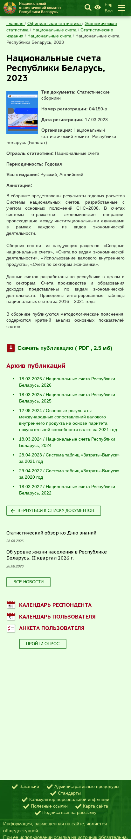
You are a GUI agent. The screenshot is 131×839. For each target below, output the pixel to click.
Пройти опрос (42, 643)
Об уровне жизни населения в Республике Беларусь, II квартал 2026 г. (56, 555)
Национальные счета (55, 29)
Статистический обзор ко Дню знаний (51, 533)
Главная (15, 23)
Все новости (28, 582)
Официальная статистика (54, 23)
